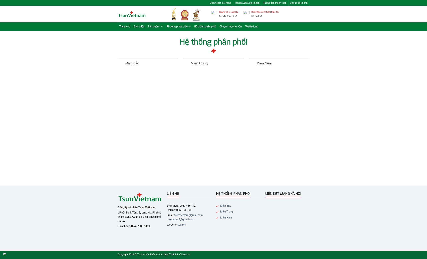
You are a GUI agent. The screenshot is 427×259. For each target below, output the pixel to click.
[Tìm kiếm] (299, 14)
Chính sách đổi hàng (220, 3)
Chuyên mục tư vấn (231, 26)
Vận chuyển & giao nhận (247, 3)
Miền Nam (226, 217)
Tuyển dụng (251, 26)
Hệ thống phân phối (205, 26)
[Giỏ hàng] (307, 14)
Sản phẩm (153, 26)
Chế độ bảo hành (299, 3)
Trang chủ (124, 26)
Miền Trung (226, 211)
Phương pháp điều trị (178, 26)
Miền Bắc (225, 205)
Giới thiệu (139, 26)
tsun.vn (182, 224)
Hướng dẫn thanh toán (275, 3)
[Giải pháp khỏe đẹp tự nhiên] (132, 14)
